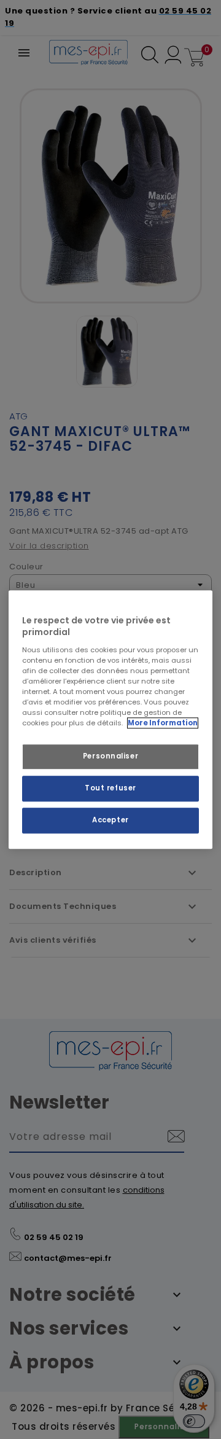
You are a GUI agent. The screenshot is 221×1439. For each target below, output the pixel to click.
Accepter (110, 820)
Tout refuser (110, 788)
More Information (163, 723)
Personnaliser (110, 756)
